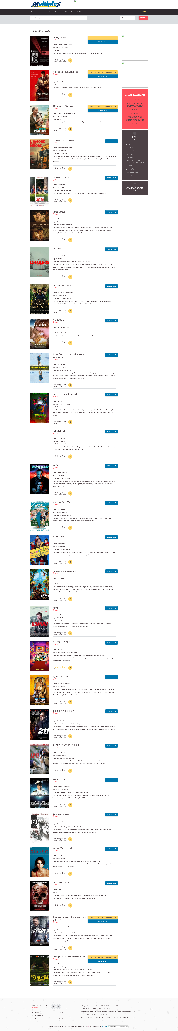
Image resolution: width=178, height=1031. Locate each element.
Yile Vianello (59, 447)
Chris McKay (60, 475)
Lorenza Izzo (60, 898)
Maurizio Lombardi (61, 87)
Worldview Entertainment (68, 895)
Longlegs (57, 248)
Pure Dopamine (81, 827)
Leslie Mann (65, 589)
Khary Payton (103, 658)
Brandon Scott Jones (109, 481)
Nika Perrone (95, 227)
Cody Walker (83, 798)
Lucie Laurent (88, 336)
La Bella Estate (59, 431)
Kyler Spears (67, 404)
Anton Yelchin (69, 935)
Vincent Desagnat (74, 520)
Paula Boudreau (95, 375)
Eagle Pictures (65, 407)
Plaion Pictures (65, 333)
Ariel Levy (67, 898)
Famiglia (60, 113)
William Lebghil (95, 972)
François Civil (73, 156)
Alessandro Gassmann (83, 589)
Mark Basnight (61, 729)
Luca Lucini (60, 187)
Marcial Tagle (78, 53)
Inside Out (130, 176)
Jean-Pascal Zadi (90, 159)
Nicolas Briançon (64, 520)
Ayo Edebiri (90, 412)
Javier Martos (70, 866)
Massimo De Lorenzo (83, 552)
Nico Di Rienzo (82, 555)
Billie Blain (96, 301)
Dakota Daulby (107, 264)
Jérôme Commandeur (87, 520)
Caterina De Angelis (80, 193)
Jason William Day (83, 267)
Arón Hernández (97, 53)
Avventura (67, 113)
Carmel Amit (111, 267)
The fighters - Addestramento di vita (69, 957)
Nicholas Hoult (69, 481)
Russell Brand (69, 692)
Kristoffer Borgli (61, 367)
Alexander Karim (78, 935)
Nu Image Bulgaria (76, 724)
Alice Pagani (69, 592)
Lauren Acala (56, 267)
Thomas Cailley (61, 295)
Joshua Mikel (105, 484)
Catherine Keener (97, 587)
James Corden (90, 658)
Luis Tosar (68, 864)
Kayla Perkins (86, 829)
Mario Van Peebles (62, 789)
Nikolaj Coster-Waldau (62, 623)
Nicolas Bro (92, 623)
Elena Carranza (102, 864)
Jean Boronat (81, 304)
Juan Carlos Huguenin (98, 230)
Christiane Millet (96, 761)
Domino (56, 608)
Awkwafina (85, 481)
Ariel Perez (61, 233)
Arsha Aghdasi (65, 941)
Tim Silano (94, 938)
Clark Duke (72, 589)
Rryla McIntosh (102, 267)
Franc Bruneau (90, 975)
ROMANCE (75, 79)
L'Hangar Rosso (60, 37)
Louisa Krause (77, 829)
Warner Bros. (101, 655)
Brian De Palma (61, 618)
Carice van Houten (75, 623)
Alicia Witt (68, 264)
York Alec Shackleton (63, 721)
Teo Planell (85, 864)
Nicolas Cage (60, 264)
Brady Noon (59, 410)
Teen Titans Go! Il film (62, 642)
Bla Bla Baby (58, 536)
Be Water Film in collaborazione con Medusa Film (75, 261)
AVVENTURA (62, 79)
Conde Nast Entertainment (68, 689)
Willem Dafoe (69, 829)
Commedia (61, 147)
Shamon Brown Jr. (78, 410)
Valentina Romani (96, 87)
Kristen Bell (68, 658)
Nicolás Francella (78, 122)
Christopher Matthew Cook (78, 832)
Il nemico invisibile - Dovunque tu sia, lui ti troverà (69, 918)
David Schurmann (62, 116)
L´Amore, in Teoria (61, 177)
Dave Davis (60, 486)
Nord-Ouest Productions (77, 969)
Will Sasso (111, 692)
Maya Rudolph (81, 412)
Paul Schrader (61, 824)
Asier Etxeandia (76, 864)
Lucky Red (64, 153)
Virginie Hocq (103, 518)
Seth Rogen (66, 412)
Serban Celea (109, 938)
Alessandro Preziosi (62, 552)
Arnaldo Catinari (61, 82)
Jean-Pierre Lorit (73, 763)
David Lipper (56, 941)
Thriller (70, 44)
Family (68, 327)
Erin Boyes (65, 269)
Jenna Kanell (78, 481)
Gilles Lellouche (61, 150)
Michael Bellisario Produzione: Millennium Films (90, 729)
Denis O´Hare (67, 695)
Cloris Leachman (107, 587)
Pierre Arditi (105, 761)
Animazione (61, 401)
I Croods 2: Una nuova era (64, 571)
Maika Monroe (75, 264)
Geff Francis (86, 938)
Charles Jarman (57, 269)
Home (33, 12)
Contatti (79, 12)
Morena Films (87, 861)
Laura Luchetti (61, 441)
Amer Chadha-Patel (94, 692)
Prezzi (57, 12)
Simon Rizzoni (104, 227)
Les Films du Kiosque (67, 758)
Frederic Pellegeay (69, 975)
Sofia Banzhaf (73, 378)
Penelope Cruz (60, 864)
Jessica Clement (63, 378)
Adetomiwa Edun (58, 938)
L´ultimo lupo (131, 147)
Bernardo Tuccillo (78, 230)
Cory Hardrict (100, 726)
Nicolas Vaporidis (64, 555)
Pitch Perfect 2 (131, 169)
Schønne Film (65, 621)
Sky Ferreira (82, 898)
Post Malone (103, 412)
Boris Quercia (69, 53)
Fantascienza (69, 292)
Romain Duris (60, 301)
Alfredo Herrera (68, 230)
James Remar (94, 795)
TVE (99, 861)
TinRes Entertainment (78, 933)
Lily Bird (96, 373)
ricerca (143, 18)
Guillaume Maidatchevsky (64, 330)
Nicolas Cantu (68, 410)
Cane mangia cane (61, 814)
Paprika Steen (64, 626)
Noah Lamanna (64, 375)
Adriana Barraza (68, 122)
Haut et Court (88, 969)
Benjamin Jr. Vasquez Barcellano (74, 233)
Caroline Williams (66, 484)
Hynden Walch (57, 660)
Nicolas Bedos (61, 755)
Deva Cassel (67, 447)
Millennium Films (66, 724)
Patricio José (88, 230)
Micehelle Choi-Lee (96, 264)
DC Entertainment (77, 655)
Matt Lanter (86, 795)
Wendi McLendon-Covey (80, 692)
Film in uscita (42, 12)
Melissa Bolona (91, 832)
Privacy (70, 1026)
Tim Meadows (89, 373)
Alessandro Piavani (88, 447)
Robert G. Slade (68, 938)
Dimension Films (82, 689)
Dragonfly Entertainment (83, 895)
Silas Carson (101, 938)
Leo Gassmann (78, 592)
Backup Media (65, 861)
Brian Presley (102, 795)
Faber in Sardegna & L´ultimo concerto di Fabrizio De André (136, 161)
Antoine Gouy (87, 761)
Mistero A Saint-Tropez (63, 502)
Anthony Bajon (100, 159)
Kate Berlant (56, 375)
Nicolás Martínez (91, 898)
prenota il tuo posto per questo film (103, 38)
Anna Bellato (80, 449)
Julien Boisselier (63, 763)
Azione (60, 718)
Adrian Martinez (87, 484)
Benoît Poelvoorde (106, 156)
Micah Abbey (88, 410)
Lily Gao (87, 375)
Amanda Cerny (70, 729)
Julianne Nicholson (78, 373)
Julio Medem (61, 858)
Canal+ (63, 969)
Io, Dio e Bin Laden (61, 676)
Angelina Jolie (61, 222)
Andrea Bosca (71, 449)
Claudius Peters (107, 935)
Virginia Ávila (61, 866)
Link (72, 12)
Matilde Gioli (72, 552)
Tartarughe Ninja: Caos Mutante (67, 394)
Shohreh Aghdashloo (95, 481)
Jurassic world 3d (132, 172)
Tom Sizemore (69, 795)
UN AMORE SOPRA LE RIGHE (66, 745)
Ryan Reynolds (60, 587)
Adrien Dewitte (98, 447)
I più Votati (65, 12)
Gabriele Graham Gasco (60, 449)
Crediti (75, 1026)
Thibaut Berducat (106, 972)
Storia (65, 44)
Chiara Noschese (104, 552)
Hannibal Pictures (66, 792)
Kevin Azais (68, 972)
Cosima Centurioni (109, 447)
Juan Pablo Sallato (62, 47)
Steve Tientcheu (80, 975)
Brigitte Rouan (86, 972)
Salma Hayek (60, 227)
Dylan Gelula (73, 375)
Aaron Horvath (61, 652)
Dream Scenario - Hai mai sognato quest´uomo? (68, 356)
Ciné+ (67, 969)
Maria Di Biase (94, 552)
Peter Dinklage (57, 589)
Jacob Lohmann (83, 626)
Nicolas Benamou (62, 512)
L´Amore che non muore (63, 140)
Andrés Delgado (86, 227)
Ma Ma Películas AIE (76, 861)
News (50, 12)
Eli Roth (59, 892)
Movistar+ (94, 861)
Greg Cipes (111, 658)
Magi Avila (103, 829)
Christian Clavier (72, 518)
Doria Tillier (69, 761)
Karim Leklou (80, 159)
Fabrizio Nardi (91, 555)
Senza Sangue (59, 212)
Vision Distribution (66, 190)
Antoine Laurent (77, 972)
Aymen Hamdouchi (97, 935)
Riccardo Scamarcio (84, 87)
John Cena (74, 412)
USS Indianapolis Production (80, 792)
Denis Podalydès (78, 761)
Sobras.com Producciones (99, 895)
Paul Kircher (81, 301)
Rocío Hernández (98, 122)
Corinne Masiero (78, 336)
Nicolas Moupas (77, 447)
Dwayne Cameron (90, 726)
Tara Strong (82, 658)
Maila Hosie (73, 267)
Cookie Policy (124, 1026)
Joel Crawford (61, 581)
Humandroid (130, 151)
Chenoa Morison (57, 695)
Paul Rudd (59, 412)
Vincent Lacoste (63, 159)
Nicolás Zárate (60, 53)
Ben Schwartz (57, 484)
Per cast (124, 18)
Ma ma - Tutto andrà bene (64, 848)
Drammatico (69, 147)
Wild (128, 144)
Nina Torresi (73, 555)
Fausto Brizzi (61, 546)
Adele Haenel (60, 972)
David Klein (81, 375)
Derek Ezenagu (77, 938)
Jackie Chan (96, 410)
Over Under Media (66, 933)
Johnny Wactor (62, 798)
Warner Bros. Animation (90, 655)
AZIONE (68, 79)
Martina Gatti (70, 193)
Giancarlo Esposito (105, 410)
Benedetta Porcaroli (107, 589)
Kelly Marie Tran (86, 587)
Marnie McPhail (104, 375)
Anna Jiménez (93, 864)
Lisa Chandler (93, 267)
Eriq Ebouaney (73, 626)
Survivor (129, 165)
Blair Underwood (85, 264)
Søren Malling (100, 623)
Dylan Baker (109, 373)
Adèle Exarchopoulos (62, 156)
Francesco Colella (92, 193)
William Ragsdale (77, 484)
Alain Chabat (72, 159)
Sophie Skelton (69, 726)
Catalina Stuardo (87, 53)
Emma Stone (78, 587)
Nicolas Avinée (89, 304)
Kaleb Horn (102, 373)
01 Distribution (65, 549)
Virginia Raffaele (95, 589)
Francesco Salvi (102, 193)
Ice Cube (96, 412)
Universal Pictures (66, 478)
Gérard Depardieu (83, 518)
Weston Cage (109, 726)
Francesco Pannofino (59, 592)
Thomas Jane (78, 795)
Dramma (60, 44)
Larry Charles (61, 686)
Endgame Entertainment (95, 689)
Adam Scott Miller (73, 798)
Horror (60, 256)
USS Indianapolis (60, 779)
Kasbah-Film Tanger (108, 689)
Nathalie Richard (63, 304)
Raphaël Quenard (95, 156)
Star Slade (81, 378)
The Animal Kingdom (62, 285)
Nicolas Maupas (73, 87)
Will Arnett (75, 658)
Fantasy (60, 472)
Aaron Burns (74, 898)
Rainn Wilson (75, 695)
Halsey (97, 658)
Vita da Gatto (58, 320)
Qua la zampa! (131, 157)
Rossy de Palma (93, 518)
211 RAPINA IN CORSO (63, 711)
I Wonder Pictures (66, 298)
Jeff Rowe (60, 404)
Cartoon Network (66, 655)
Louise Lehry (72, 304)
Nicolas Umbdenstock (99, 336)
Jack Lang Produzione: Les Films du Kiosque (92, 763)
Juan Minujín (77, 227)
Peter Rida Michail (71, 652)
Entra (144, 12)
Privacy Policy (113, 1026)
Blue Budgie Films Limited (68, 827)
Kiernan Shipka (65, 267)
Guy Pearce (84, 623)
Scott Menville (66, 660)
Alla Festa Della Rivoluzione (65, 72)
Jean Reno (59, 122)
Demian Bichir (68, 227)
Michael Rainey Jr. (79, 726)
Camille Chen (97, 484)
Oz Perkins (60, 259)
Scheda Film (102, 41)
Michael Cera (68, 373)
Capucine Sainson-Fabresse (64, 336)
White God (130, 154)
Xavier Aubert (104, 301)
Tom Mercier (89, 301)
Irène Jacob (87, 935)
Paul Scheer (103, 692)
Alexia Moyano (88, 122)
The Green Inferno (61, 882)
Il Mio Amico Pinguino (63, 106)
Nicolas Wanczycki (83, 156)
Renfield (56, 465)
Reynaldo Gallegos (64, 832)
